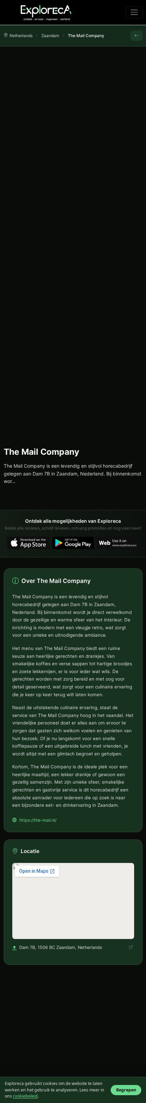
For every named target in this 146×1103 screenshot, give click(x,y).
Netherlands (21, 35)
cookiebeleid (25, 1096)
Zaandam (50, 35)
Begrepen (126, 1090)
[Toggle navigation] (134, 12)
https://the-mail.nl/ (37, 820)
